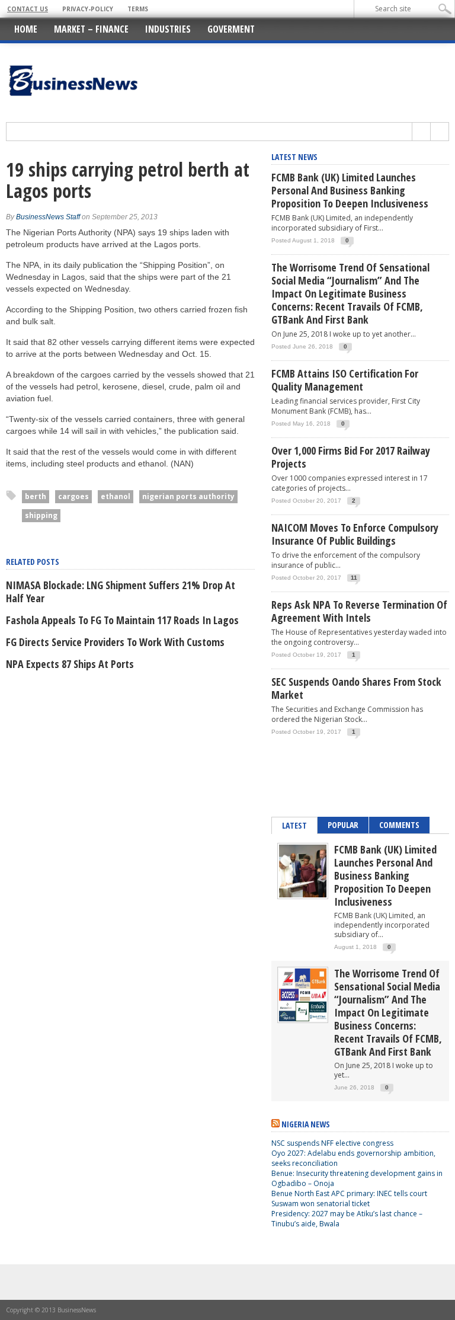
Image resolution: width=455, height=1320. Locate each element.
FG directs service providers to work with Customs (115, 641)
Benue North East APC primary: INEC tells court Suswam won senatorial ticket (349, 1198)
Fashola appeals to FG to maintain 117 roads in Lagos (122, 620)
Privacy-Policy (87, 9)
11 (354, 577)
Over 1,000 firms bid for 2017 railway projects (350, 457)
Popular (343, 824)
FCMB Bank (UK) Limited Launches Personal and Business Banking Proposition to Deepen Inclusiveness (349, 190)
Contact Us (27, 9)
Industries (168, 29)
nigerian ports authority (188, 496)
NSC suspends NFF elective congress (332, 1143)
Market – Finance (91, 29)
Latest (294, 825)
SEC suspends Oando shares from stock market (356, 688)
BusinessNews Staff (48, 217)
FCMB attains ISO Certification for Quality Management (344, 380)
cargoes (73, 496)
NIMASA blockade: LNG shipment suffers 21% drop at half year (120, 592)
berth (35, 496)
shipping (41, 515)
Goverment (231, 29)
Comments (399, 824)
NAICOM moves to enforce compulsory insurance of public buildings (354, 534)
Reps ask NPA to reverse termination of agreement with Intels (359, 611)
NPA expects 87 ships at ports (70, 663)
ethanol (115, 496)
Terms (137, 9)
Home (25, 29)
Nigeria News (305, 1124)
